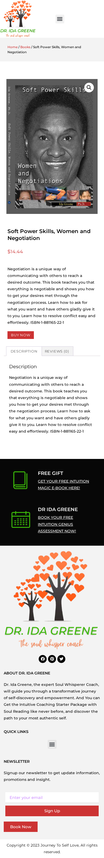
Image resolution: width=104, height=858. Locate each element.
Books (25, 47)
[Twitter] (61, 659)
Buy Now (20, 335)
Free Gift (50, 473)
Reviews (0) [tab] (57, 351)
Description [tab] (24, 351)
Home (12, 47)
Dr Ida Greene (58, 509)
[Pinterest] (52, 659)
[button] (59, 19)
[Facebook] (43, 659)
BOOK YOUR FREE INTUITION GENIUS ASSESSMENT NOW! (57, 524)
